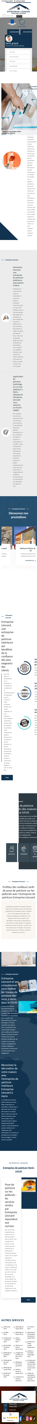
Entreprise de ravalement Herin (7, 1340)
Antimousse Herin (7, 1328)
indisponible (8, 1)
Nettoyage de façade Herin (7, 1368)
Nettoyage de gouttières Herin (7, 1354)
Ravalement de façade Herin (7, 1375)
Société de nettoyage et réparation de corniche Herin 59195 (31, 1377)
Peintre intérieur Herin (18, 1340)
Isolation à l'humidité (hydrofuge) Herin (30, 1353)
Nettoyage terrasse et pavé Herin (19, 1364)
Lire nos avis (10, 1420)
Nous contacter (27, 32)
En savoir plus (20, 560)
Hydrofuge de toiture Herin (19, 1328)
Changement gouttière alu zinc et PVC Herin (19, 1355)
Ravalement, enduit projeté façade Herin (31, 1344)
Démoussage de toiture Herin (7, 1347)
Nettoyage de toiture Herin (19, 1333)
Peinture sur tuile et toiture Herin (19, 1347)
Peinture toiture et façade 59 (21, 550)
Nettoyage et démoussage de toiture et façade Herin (31, 1335)
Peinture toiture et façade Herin (19, 1371)
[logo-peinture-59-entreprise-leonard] (18, 8)
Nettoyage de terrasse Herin (7, 1362)
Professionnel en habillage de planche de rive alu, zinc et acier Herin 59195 (31, 1365)
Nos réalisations (14, 32)
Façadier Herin (6, 1333)
